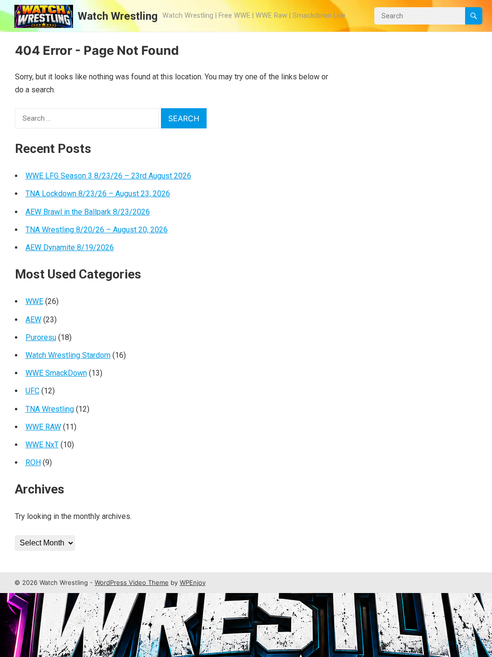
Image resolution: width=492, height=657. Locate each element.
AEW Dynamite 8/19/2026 (69, 247)
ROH (33, 462)
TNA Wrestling (49, 409)
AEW (33, 319)
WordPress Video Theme (132, 582)
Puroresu (40, 337)
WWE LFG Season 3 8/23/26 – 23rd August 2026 (108, 175)
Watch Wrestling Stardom (68, 355)
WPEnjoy (193, 582)
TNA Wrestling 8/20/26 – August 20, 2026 (96, 229)
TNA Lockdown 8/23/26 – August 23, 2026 (97, 193)
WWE (34, 301)
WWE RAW (43, 426)
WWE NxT (42, 444)
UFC (32, 390)
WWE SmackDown (56, 373)
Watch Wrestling (118, 16)
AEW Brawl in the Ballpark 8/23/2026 (87, 211)
